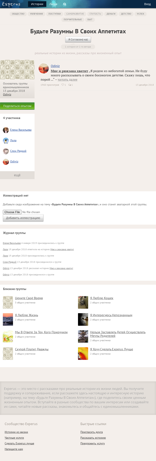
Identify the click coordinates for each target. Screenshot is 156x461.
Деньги (111, 13)
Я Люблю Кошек (101, 298)
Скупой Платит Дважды (32, 349)
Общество (18, 13)
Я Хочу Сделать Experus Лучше (111, 349)
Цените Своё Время (29, 298)
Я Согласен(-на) (78, 39)
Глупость (95, 13)
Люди (53, 4)
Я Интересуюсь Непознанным (111, 315)
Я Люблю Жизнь (26, 315)
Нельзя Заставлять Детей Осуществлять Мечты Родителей (117, 334)
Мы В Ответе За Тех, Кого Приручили (41, 332)
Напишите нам (14, 449)
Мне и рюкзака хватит (69, 71)
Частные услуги (14, 437)
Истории (37, 4)
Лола (13, 140)
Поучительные (73, 19)
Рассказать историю (93, 437)
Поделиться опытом (17, 106)
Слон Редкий (18, 151)
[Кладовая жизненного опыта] (11, 5)
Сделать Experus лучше (19, 443)
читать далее (67, 79)
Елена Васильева (20, 130)
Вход (147, 4)
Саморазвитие (75, 13)
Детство (126, 13)
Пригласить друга (91, 432)
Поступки (55, 13)
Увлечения (36, 13)
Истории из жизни (16, 432)
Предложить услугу (92, 443)
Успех (140, 13)
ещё (17, 175)
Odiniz (7, 94)
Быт (90, 19)
